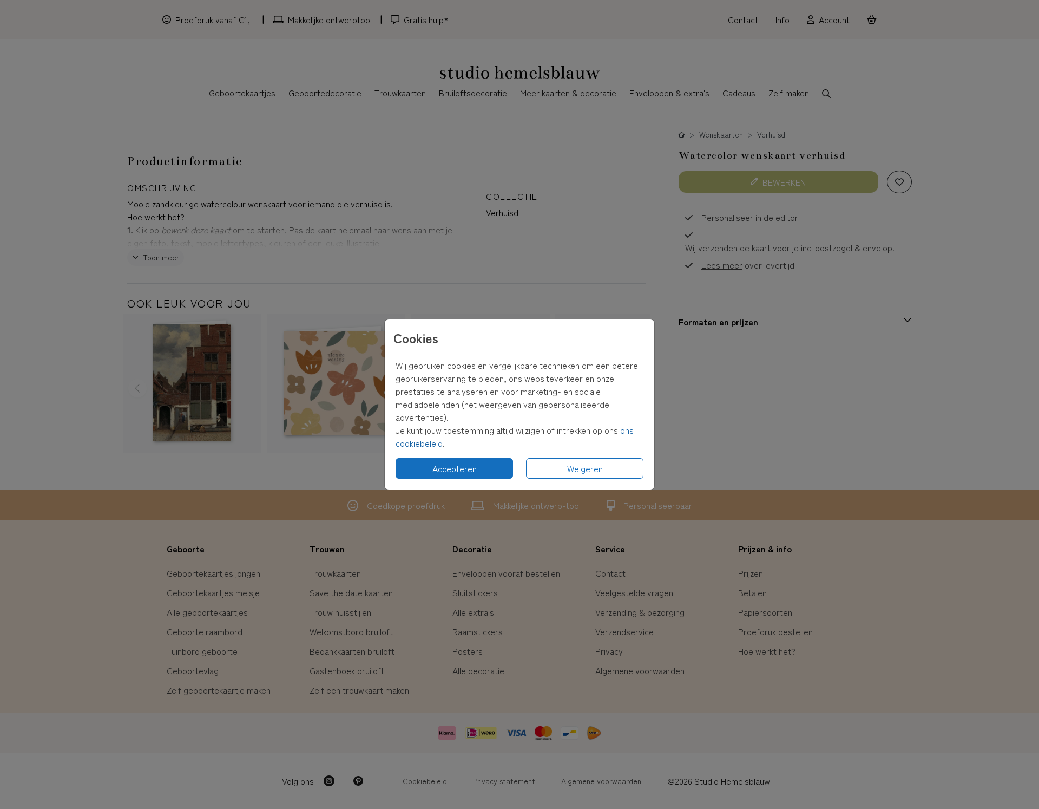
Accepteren (454, 468)
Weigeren (585, 468)
